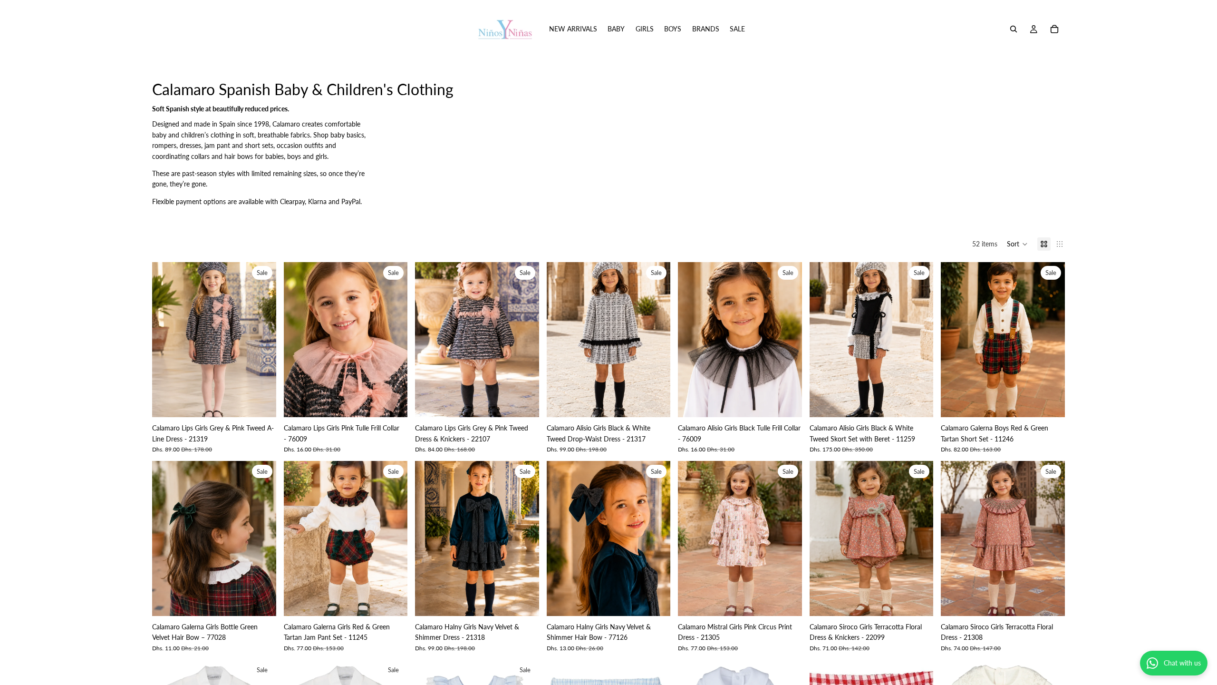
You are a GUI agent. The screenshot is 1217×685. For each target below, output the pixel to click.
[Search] (1013, 29)
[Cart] (1054, 29)
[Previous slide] (166, 339)
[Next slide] (262, 339)
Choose (269, 402)
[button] (1017, 244)
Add (400, 402)
